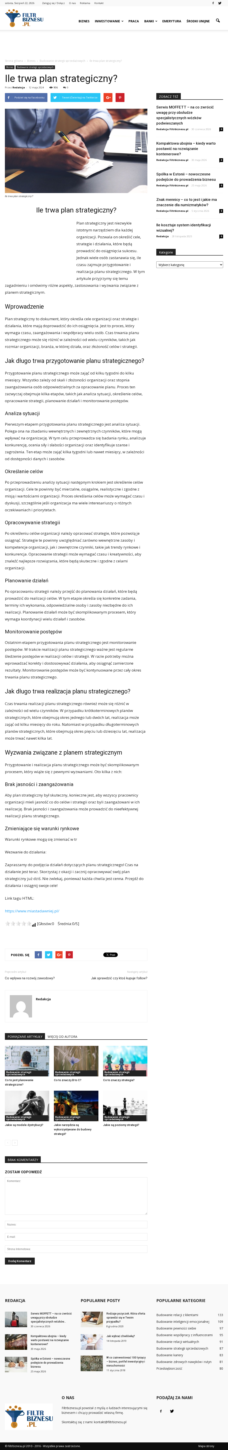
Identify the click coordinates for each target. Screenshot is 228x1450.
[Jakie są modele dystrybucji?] (27, 1106)
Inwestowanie (107, 21)
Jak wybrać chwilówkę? (120, 1336)
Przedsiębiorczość (169, 1368)
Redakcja (18, 87)
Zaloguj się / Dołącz (53, 3)
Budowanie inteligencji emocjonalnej (182, 1321)
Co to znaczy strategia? (118, 1080)
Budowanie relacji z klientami (177, 1315)
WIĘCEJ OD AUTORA (62, 1036)
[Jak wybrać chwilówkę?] (92, 1342)
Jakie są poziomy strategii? (121, 1125)
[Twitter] (219, 3)
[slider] (18, 923)
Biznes (84, 21)
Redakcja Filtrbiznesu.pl (172, 129)
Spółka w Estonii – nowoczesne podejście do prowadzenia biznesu (50, 1362)
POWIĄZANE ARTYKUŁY (25, 1036)
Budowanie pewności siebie (176, 1328)
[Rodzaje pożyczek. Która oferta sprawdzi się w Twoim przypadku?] (92, 1319)
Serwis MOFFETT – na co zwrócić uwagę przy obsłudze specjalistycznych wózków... (51, 1317)
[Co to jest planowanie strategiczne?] (27, 1061)
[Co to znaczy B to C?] (76, 1061)
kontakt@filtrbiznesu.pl (110, 1422)
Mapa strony (206, 1446)
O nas (72, 3)
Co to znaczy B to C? (67, 1080)
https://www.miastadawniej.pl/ (32, 910)
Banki (149, 21)
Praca (133, 21)
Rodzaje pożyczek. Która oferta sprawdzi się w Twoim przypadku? (125, 1317)
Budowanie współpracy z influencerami (184, 1335)
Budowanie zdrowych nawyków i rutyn (184, 1362)
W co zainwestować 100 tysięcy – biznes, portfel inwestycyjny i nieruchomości (126, 1361)
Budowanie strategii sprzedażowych (35, 67)
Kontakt (99, 3)
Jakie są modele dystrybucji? (24, 1125)
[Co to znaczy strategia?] (125, 1061)
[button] (217, 20)
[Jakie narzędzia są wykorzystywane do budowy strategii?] (76, 1106)
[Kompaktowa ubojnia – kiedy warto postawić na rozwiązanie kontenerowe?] (16, 1342)
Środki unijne (198, 21)
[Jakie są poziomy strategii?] (125, 1106)
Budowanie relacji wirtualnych (177, 1342)
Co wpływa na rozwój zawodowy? (30, 978)
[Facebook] (213, 3)
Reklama (85, 3)
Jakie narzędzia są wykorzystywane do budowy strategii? (72, 1129)
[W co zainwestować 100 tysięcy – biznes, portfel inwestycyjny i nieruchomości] (92, 1363)
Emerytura (171, 21)
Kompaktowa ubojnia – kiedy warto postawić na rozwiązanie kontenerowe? (186, 148)
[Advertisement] (114, 42)
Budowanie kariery (169, 1355)
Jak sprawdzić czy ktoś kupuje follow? (119, 978)
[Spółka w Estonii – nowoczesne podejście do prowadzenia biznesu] (16, 1364)
